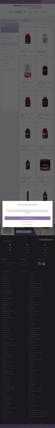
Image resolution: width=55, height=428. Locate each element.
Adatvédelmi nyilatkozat (27, 224)
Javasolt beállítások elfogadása (27, 218)
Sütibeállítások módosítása (27, 221)
